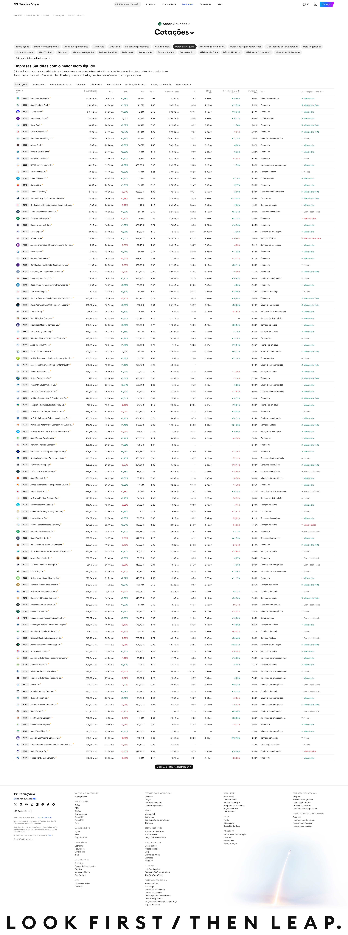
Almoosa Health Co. (39, 664)
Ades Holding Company (40, 331)
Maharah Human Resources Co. (44, 584)
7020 (25, 178)
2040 (25, 751)
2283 (25, 571)
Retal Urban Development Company (46, 544)
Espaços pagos (230, 843)
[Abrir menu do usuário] (315, 4)
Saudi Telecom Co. (38, 118)
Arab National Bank (39, 158)
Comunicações (267, 118)
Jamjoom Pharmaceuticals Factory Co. (47, 405)
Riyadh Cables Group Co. (41, 278)
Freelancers (229, 840)
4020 (25, 538)
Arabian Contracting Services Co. (45, 738)
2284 (25, 678)
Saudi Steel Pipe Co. (39, 731)
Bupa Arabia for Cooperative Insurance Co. (49, 285)
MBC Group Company (40, 465)
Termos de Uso (151, 883)
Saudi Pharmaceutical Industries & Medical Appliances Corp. (51, 744)
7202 (25, 245)
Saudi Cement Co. (38, 478)
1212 (25, 345)
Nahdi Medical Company (41, 318)
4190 (25, 292)
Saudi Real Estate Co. (39, 538)
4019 (25, 598)
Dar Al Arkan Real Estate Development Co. (49, 265)
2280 (25, 192)
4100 (25, 398)
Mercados (187, 4)
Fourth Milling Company (40, 718)
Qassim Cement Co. (39, 611)
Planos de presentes (154, 805)
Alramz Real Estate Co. (40, 558)
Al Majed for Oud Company (42, 691)
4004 (25, 371)
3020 (25, 385)
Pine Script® (80, 875)
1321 (25, 365)
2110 (25, 711)
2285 (25, 658)
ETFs (77, 808)
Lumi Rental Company (40, 724)
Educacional (229, 823)
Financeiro (265, 105)
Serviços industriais (269, 331)
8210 (25, 285)
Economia (79, 846)
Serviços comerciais (269, 584)
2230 (25, 491)
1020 (25, 252)
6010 (25, 458)
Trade (226, 820)
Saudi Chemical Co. (39, 491)
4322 (25, 545)
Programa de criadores (234, 805)
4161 (25, 591)
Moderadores (229, 811)
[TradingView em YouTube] (26, 804)
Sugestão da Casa (232, 826)
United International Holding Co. (44, 578)
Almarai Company (38, 191)
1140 (25, 185)
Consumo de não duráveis (272, 191)
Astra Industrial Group (40, 345)
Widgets (296, 796)
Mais (220, 4)
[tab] (22, 46)
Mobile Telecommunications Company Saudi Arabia (51, 358)
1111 (25, 451)
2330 (25, 671)
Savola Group (36, 311)
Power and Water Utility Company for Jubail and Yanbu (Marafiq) (51, 425)
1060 (25, 132)
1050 (25, 152)
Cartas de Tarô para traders (157, 872)
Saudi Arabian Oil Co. (39, 98)
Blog (147, 852)
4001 (25, 631)
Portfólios (79, 863)
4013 (25, 205)
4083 (25, 578)
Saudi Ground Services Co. (42, 438)
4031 (25, 438)
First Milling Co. (37, 571)
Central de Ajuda (152, 855)
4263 (25, 338)
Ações (77, 805)
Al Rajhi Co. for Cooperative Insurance (47, 411)
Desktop (78, 886)
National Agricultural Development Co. (47, 458)
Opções (78, 869)
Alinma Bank (35, 145)
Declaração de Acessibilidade (158, 895)
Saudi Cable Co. (37, 711)
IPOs (77, 855)
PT (308, 4)
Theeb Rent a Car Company (42, 758)
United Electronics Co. (40, 378)
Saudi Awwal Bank (38, 132)
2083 (25, 425)
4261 (25, 758)
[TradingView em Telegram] (43, 804)
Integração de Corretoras (304, 820)
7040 (25, 618)
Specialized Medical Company (43, 598)
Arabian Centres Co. (39, 258)
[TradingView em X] (15, 804)
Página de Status (152, 904)
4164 (25, 318)
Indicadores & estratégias (235, 834)
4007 (25, 651)
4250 (25, 212)
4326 (25, 605)
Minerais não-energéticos (272, 138)
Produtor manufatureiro (271, 278)
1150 (25, 145)
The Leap (149, 823)
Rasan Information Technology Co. (45, 644)
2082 (25, 238)
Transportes (266, 198)
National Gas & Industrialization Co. (46, 638)
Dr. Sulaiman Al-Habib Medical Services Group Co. (51, 205)
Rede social (229, 796)
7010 (25, 118)
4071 (25, 738)
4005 (25, 505)
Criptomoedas (81, 814)
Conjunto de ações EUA (155, 837)
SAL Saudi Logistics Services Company (47, 338)
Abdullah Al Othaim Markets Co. (44, 631)
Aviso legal (149, 886)
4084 (25, 445)
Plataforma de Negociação (305, 808)
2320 (25, 418)
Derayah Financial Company (42, 445)
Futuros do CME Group (155, 831)
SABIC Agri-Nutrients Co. (41, 165)
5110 (25, 172)
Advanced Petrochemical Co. (43, 671)
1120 (25, 112)
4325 (25, 298)
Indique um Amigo (232, 802)
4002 (25, 325)
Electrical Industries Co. (40, 351)
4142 (25, 278)
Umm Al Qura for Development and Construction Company (51, 298)
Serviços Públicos (268, 171)
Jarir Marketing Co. (38, 291)
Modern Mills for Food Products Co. (46, 678)
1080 (25, 158)
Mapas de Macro (82, 872)
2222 (25, 98)
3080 (25, 704)
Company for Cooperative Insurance (46, 271)
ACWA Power (36, 238)
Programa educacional (303, 826)
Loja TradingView (152, 869)
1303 (25, 351)
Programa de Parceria (302, 823)
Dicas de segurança (154, 898)
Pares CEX (79, 817)
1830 (25, 518)
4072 (25, 465)
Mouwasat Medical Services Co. (44, 325)
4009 (25, 525)
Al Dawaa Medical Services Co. (44, 498)
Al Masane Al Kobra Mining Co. (43, 564)
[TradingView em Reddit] (53, 804)
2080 (25, 638)
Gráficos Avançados (302, 805)
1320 (25, 731)
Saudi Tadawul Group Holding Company (48, 451)
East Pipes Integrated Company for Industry (50, 365)
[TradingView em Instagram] (32, 804)
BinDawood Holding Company (43, 591)
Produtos (151, 4)
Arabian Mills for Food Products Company (48, 658)
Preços (148, 799)
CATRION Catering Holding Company (46, 511)
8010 (25, 272)
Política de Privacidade (155, 889)
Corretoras (205, 4)
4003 (25, 378)
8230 (25, 411)
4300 (25, 265)
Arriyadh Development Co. (42, 531)
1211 (25, 138)
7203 (25, 232)
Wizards (227, 837)
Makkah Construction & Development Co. (48, 398)
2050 (25, 311)
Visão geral (150, 814)
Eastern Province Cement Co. (43, 704)
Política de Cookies (153, 892)
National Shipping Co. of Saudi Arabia (47, 198)
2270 (25, 391)
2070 (25, 744)
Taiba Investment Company (42, 471)
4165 (25, 691)
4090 (25, 471)
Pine (77, 823)
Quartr (50, 835)
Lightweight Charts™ (302, 802)
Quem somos (150, 846)
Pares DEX (79, 820)
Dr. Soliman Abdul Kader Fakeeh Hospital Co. (50, 551)
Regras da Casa (231, 808)
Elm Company (36, 231)
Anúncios (297, 817)
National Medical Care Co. (42, 505)
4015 (25, 405)
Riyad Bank (35, 125)
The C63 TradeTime (154, 875)
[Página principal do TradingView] (26, 4)
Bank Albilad (35, 185)
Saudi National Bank (39, 105)
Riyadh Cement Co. (39, 698)
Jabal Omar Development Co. (43, 211)
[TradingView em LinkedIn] (37, 804)
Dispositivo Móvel (82, 883)
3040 (25, 611)
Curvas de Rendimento (85, 866)
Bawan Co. (35, 684)
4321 (25, 258)
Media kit (149, 861)
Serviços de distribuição (271, 318)
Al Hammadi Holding (39, 651)
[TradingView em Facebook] (21, 804)
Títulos (78, 811)
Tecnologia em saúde (270, 345)
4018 (25, 665)
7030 (25, 358)
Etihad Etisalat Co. (38, 178)
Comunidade (169, 4)
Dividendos (80, 852)
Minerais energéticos (270, 98)
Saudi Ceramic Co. (38, 751)
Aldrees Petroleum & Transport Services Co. (49, 431)
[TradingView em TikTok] (48, 804)
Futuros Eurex (151, 834)
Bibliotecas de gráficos (303, 799)
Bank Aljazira (36, 251)
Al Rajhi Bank (36, 112)
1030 (25, 225)
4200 (25, 431)
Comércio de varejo (269, 291)
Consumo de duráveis (270, 471)
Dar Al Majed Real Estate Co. (43, 604)
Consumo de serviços (270, 211)
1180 (25, 105)
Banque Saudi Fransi (39, 151)
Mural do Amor (230, 799)
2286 (25, 718)
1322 (25, 565)
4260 (25, 485)
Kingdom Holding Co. (39, 218)
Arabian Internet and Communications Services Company (51, 245)
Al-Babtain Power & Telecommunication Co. (49, 418)
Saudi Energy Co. (38, 171)
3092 (25, 698)
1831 (25, 585)
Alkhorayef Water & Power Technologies (48, 624)
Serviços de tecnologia (271, 231)
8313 (25, 645)
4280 (25, 218)
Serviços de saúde (269, 205)
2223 (25, 305)
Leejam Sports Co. (38, 518)
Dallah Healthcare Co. (40, 371)
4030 (25, 198)
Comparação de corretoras (157, 820)
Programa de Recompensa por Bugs (161, 901)
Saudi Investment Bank (40, 225)
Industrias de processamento (273, 165)
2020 (25, 165)
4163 (25, 498)
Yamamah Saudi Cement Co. (43, 385)
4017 (25, 551)
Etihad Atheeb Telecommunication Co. (47, 618)
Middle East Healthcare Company (45, 525)
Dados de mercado (153, 802)
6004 (25, 511)
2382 (25, 331)
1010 (25, 125)
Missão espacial (152, 849)
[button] (157, 4)
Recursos (149, 796)
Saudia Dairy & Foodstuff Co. (43, 391)
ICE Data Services (45, 817)
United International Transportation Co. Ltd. (49, 485)
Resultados (80, 849)
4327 (25, 558)
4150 (25, 531)
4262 (25, 724)
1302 (25, 685)
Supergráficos (81, 796)
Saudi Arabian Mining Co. (41, 138)
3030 (25, 478)
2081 (25, 625)
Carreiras (149, 858)
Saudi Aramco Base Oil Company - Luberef (49, 305)
